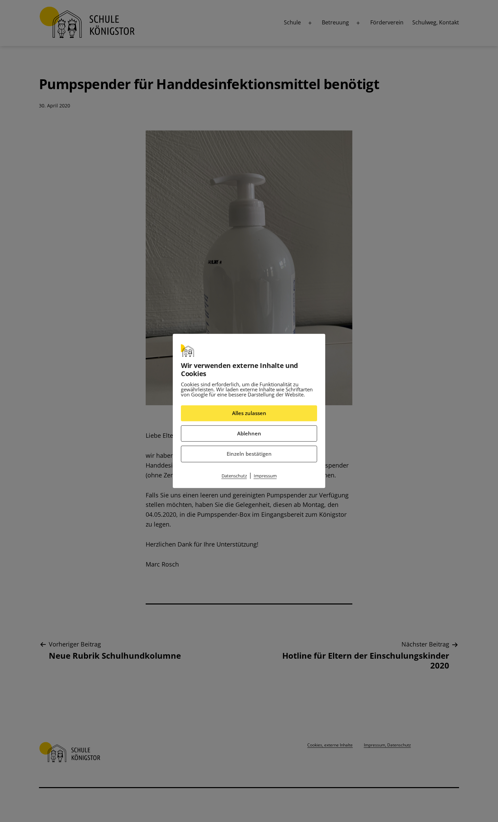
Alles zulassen (249, 413)
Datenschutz (234, 476)
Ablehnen (249, 433)
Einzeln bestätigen (249, 453)
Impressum (265, 476)
